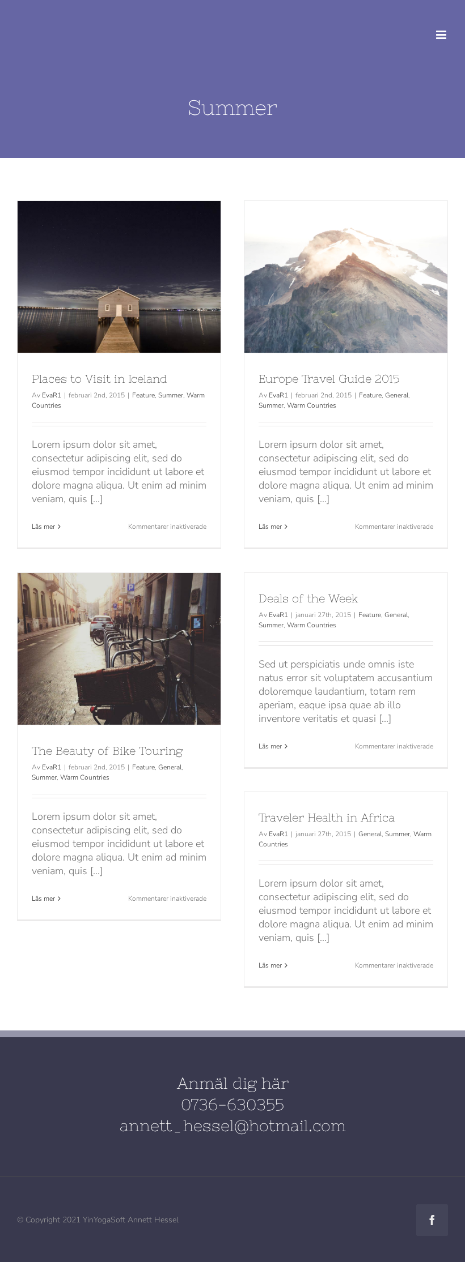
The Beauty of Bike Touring (98, 649)
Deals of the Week (308, 598)
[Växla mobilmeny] (442, 35)
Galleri (141, 277)
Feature (143, 395)
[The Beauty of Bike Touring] (119, 649)
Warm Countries (311, 405)
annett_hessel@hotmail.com (233, 1125)
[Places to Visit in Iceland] (119, 277)
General (396, 395)
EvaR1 (51, 395)
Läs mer (43, 526)
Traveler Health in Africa (327, 817)
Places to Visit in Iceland (98, 277)
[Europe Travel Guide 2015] (345, 277)
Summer (170, 395)
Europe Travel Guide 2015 (325, 277)
